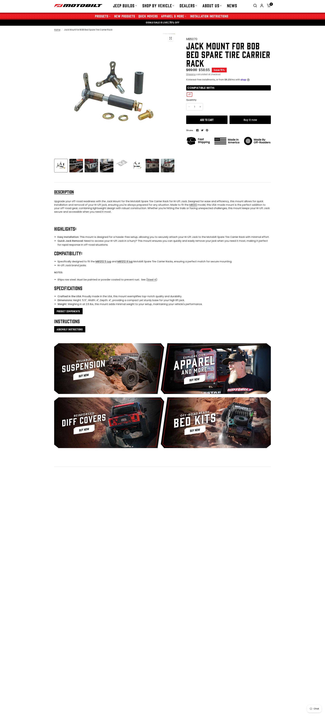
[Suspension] (109, 368)
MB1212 (193, 205)
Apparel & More (172, 16)
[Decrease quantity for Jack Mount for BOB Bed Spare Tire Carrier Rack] (189, 106)
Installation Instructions (209, 16)
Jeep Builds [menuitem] (124, 5)
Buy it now (250, 120)
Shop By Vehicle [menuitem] (157, 5)
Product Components (68, 311)
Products (102, 16)
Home (57, 29)
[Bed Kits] (216, 422)
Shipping (191, 74)
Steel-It (151, 279)
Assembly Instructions (70, 329)
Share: (189, 130)
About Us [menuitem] (210, 5)
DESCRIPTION (64, 191)
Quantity (191, 99)
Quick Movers (148, 16)
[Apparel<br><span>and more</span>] (216, 368)
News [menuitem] (232, 5)
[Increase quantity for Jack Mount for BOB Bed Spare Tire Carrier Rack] (200, 106)
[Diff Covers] (109, 422)
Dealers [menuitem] (187, 5)
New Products (124, 16)
